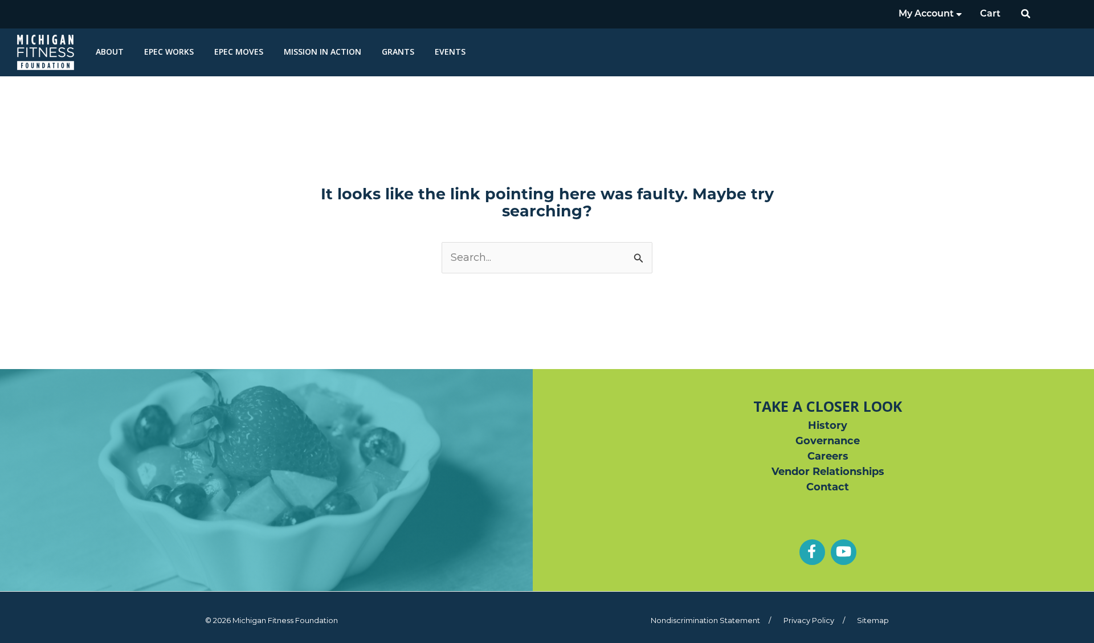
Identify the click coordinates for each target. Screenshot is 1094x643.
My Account (927, 14)
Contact (827, 488)
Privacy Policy (808, 620)
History (827, 426)
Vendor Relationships (827, 473)
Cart (990, 14)
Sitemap (873, 620)
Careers (827, 457)
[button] (1026, 14)
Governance (827, 442)
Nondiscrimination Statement (705, 620)
